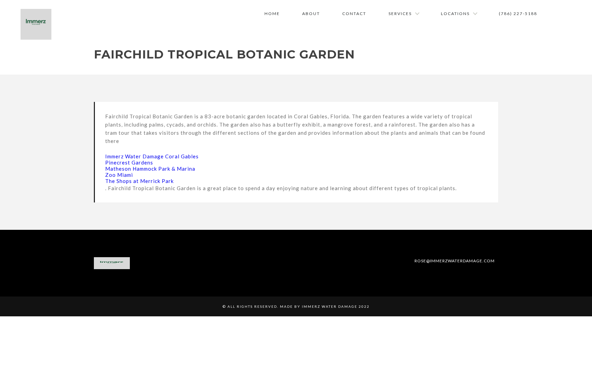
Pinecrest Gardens (129, 162)
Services (400, 13)
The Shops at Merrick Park (139, 181)
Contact (354, 13)
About (311, 13)
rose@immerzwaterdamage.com (454, 260)
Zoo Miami (119, 175)
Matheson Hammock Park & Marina (150, 169)
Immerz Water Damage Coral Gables (152, 156)
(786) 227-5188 (518, 13)
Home (272, 13)
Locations (455, 13)
